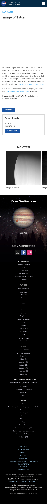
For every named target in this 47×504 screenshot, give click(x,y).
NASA (3, 3)
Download (12, 131)
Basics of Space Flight (23, 428)
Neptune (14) (23, 371)
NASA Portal (23, 464)
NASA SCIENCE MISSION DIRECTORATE (23, 461)
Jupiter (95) (23, 362)
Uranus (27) (23, 368)
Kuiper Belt (24, 271)
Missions (23, 419)
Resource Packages (23, 434)
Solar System (23, 261)
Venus (23, 298)
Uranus (23, 313)
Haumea (23, 331)
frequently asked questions (18, 91)
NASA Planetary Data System (31, 84)
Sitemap (23, 467)
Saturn (23, 310)
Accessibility (23, 470)
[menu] (43, 3)
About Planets (23, 288)
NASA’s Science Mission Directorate (23, 481)
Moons (23, 346)
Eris (23, 334)
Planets (23, 285)
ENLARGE (8, 110)
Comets (23, 395)
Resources (23, 410)
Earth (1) (23, 356)
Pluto (23, 322)
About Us (23, 446)
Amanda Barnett (29, 485)
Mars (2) (23, 359)
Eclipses (24, 280)
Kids (23, 422)
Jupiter (23, 233)
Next (42, 220)
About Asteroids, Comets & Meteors (23, 383)
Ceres (23, 325)
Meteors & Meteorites (24, 389)
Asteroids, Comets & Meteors (23, 379)
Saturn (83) (23, 365)
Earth (24, 301)
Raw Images (7, 12)
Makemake (23, 328)
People (23, 416)
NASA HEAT (23, 437)
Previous (5, 220)
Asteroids (23, 392)
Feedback (23, 452)
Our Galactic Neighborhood (12, 8)
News (23, 404)
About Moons (23, 349)
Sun (23, 268)
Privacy (23, 455)
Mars (23, 304)
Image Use (23, 458)
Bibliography (23, 449)
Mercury (24, 295)
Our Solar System (23, 265)
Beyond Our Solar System (23, 277)
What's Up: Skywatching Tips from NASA (23, 407)
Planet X (23, 341)
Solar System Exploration (12, 3)
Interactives (23, 425)
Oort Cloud (23, 274)
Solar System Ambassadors (23, 431)
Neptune (23, 316)
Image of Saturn (12, 188)
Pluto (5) (23, 374)
